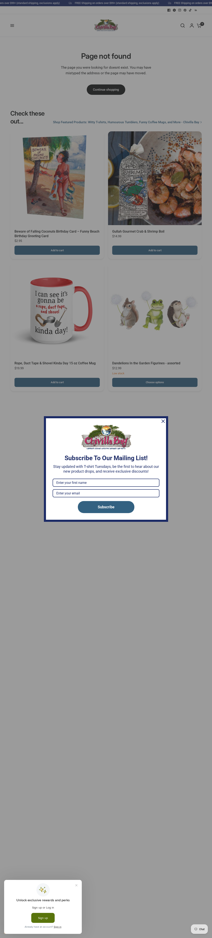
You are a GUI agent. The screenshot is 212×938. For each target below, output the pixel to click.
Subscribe (106, 507)
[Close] (163, 421)
